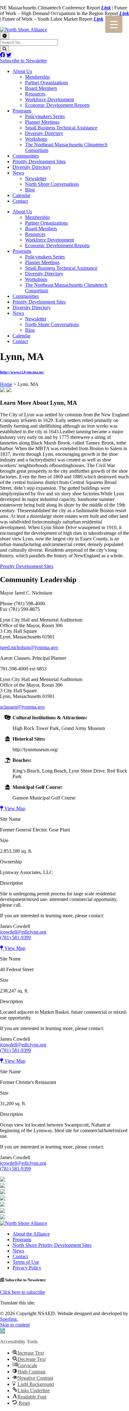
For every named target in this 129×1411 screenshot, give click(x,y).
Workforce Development (49, 99)
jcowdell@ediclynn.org (23, 932)
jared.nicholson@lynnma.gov (29, 647)
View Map (14, 808)
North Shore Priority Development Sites (52, 1245)
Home (6, 384)
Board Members (41, 88)
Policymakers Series (45, 116)
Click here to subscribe (22, 1292)
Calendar (21, 195)
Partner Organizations (46, 82)
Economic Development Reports (57, 105)
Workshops (36, 139)
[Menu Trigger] (113, 24)
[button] (2, 1331)
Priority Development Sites (39, 161)
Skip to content (15, 1324)
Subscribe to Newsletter (23, 60)
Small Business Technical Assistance (61, 127)
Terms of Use (26, 1262)
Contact (20, 201)
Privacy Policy (27, 1267)
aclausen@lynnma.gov (22, 707)
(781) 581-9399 (15, 937)
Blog (30, 189)
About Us (22, 71)
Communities (26, 156)
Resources (35, 93)
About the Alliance (31, 1234)
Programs (22, 110)
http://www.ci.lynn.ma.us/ (22, 372)
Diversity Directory (44, 133)
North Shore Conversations (52, 184)
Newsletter (35, 178)
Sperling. (9, 1319)
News (18, 172)
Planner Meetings (42, 122)
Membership (37, 77)
